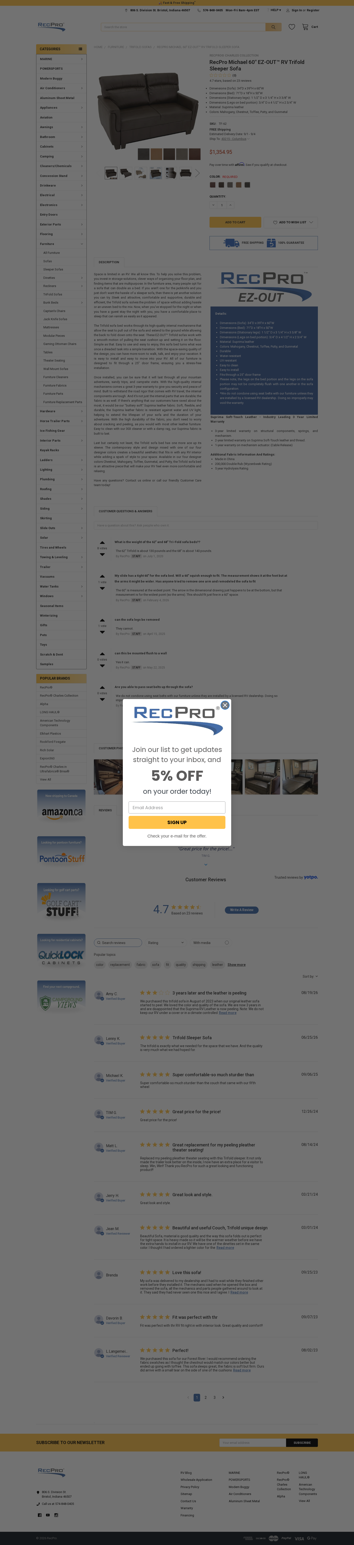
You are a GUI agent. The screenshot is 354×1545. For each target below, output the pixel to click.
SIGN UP (177, 822)
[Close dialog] (225, 705)
